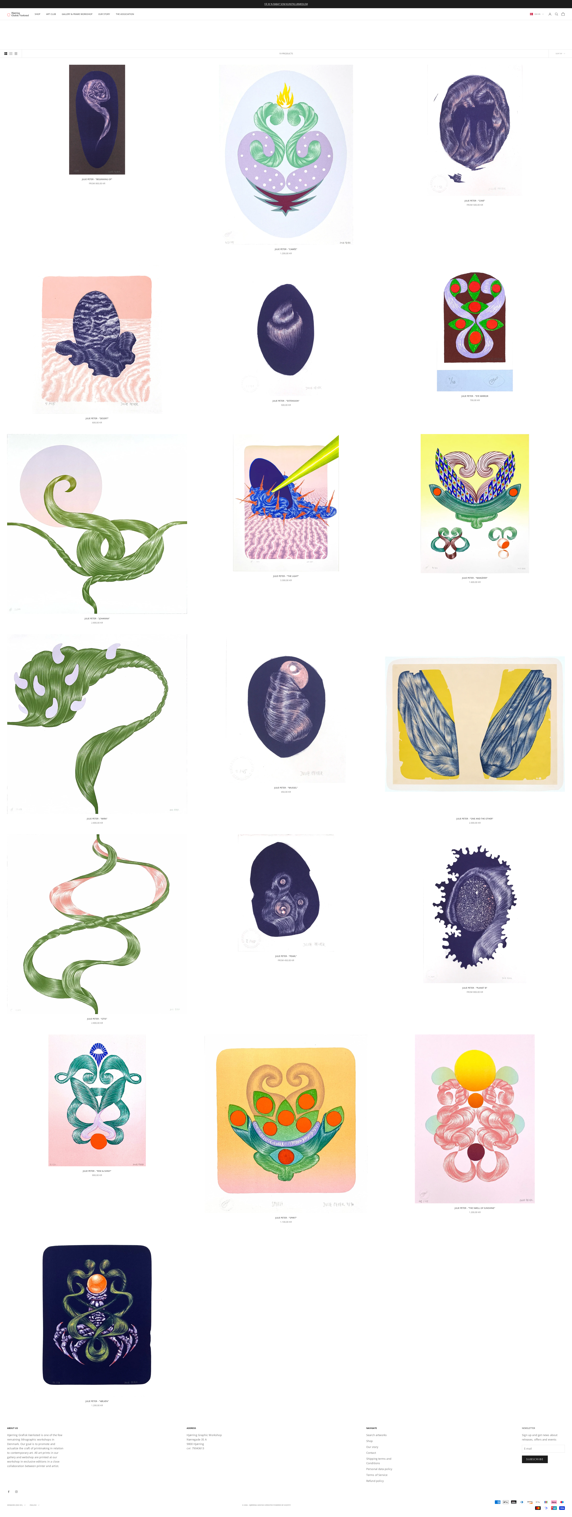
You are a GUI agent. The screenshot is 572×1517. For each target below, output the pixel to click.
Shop (37, 14)
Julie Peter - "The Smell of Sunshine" (475, 1208)
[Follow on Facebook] (8, 1491)
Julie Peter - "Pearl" (286, 956)
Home (9, 25)
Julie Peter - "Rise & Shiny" (97, 1171)
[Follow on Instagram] (16, 1491)
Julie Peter (26, 25)
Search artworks (376, 1435)
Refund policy (375, 1481)
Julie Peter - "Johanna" (97, 618)
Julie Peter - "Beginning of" (97, 179)
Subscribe (535, 1459)
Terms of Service (377, 1475)
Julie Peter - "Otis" (97, 1018)
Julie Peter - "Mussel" (286, 787)
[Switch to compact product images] (16, 54)
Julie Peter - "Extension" (286, 400)
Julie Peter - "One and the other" (474, 818)
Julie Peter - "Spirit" (286, 1217)
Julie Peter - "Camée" (286, 249)
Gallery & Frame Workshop (77, 14)
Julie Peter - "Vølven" (97, 1401)
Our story (372, 1447)
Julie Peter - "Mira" (97, 818)
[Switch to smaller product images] (11, 54)
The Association (125, 14)
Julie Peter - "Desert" (97, 418)
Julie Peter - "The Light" (286, 576)
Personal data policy (379, 1469)
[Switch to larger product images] (5, 54)
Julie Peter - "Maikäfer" (475, 577)
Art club (51, 14)
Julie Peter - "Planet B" (474, 987)
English (33, 1505)
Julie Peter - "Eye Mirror (474, 396)
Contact (371, 1453)
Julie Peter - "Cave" (475, 200)
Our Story (104, 14)
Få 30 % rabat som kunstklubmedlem (286, 4)
